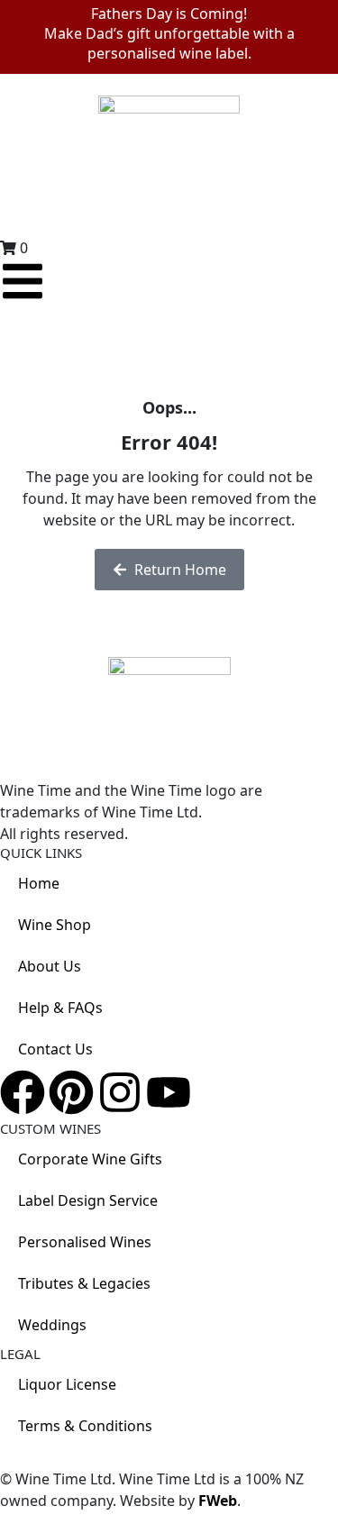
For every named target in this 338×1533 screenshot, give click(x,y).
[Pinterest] (71, 1092)
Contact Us (55, 1049)
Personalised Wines (84, 1242)
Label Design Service (88, 1200)
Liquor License (67, 1384)
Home (38, 883)
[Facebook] (22, 1092)
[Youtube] (168, 1092)
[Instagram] (119, 1092)
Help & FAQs (60, 1007)
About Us (49, 966)
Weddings (52, 1325)
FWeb (217, 1500)
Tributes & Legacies (84, 1283)
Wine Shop (54, 925)
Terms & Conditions (85, 1426)
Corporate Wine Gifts (90, 1159)
